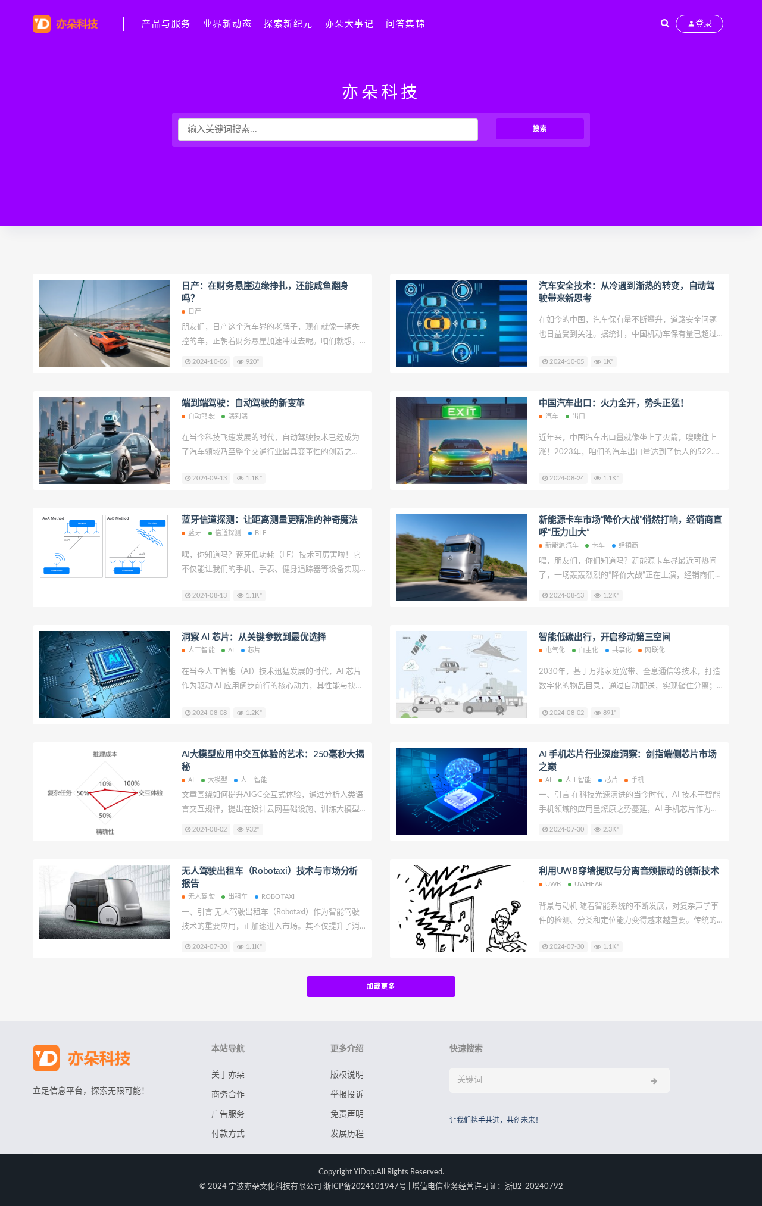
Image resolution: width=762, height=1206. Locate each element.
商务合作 (228, 1095)
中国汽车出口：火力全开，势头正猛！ (614, 403)
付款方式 (228, 1134)
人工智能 (201, 650)
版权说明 (347, 1075)
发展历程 (347, 1134)
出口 (578, 416)
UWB (553, 884)
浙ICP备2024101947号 (365, 1187)
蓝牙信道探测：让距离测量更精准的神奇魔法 (270, 519)
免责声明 (347, 1114)
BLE (261, 533)
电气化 (555, 650)
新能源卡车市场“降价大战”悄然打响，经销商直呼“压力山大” (630, 526)
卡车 (598, 545)
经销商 (629, 545)
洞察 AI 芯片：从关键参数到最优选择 (254, 637)
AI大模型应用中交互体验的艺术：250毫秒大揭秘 (273, 760)
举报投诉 (347, 1095)
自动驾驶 (201, 416)
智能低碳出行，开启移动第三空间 (605, 637)
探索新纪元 (288, 24)
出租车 (238, 896)
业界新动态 (227, 24)
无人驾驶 (201, 896)
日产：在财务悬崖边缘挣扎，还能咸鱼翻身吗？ (265, 292)
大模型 (218, 780)
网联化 (655, 650)
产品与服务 (166, 24)
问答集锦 (405, 24)
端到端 (238, 416)
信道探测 (228, 533)
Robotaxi (278, 896)
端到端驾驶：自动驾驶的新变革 (243, 403)
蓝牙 (194, 533)
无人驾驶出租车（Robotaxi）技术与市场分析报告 (270, 877)
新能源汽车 (562, 545)
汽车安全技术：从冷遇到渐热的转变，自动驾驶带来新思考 (627, 292)
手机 (637, 780)
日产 (194, 311)
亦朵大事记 (349, 24)
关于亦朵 (228, 1075)
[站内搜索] (665, 24)
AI (231, 650)
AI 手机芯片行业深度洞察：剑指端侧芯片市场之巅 (628, 760)
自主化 (589, 650)
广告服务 (228, 1114)
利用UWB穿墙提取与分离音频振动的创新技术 (629, 871)
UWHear (588, 884)
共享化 (622, 650)
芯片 (254, 650)
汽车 (551, 416)
